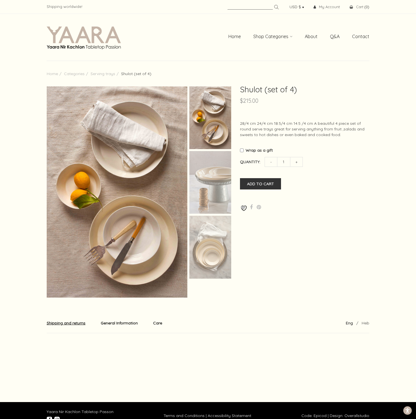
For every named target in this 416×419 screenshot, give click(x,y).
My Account (329, 7)
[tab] (66, 323)
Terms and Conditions (184, 415)
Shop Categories (270, 36)
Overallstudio (356, 415)
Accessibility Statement (229, 415)
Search (276, 7)
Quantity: (250, 161)
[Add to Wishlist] (243, 208)
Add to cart (260, 183)
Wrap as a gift (260, 150)
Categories (74, 73)
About (311, 36)
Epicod (320, 415)
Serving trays (103, 73)
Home (234, 36)
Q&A (335, 36)
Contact (360, 36)
